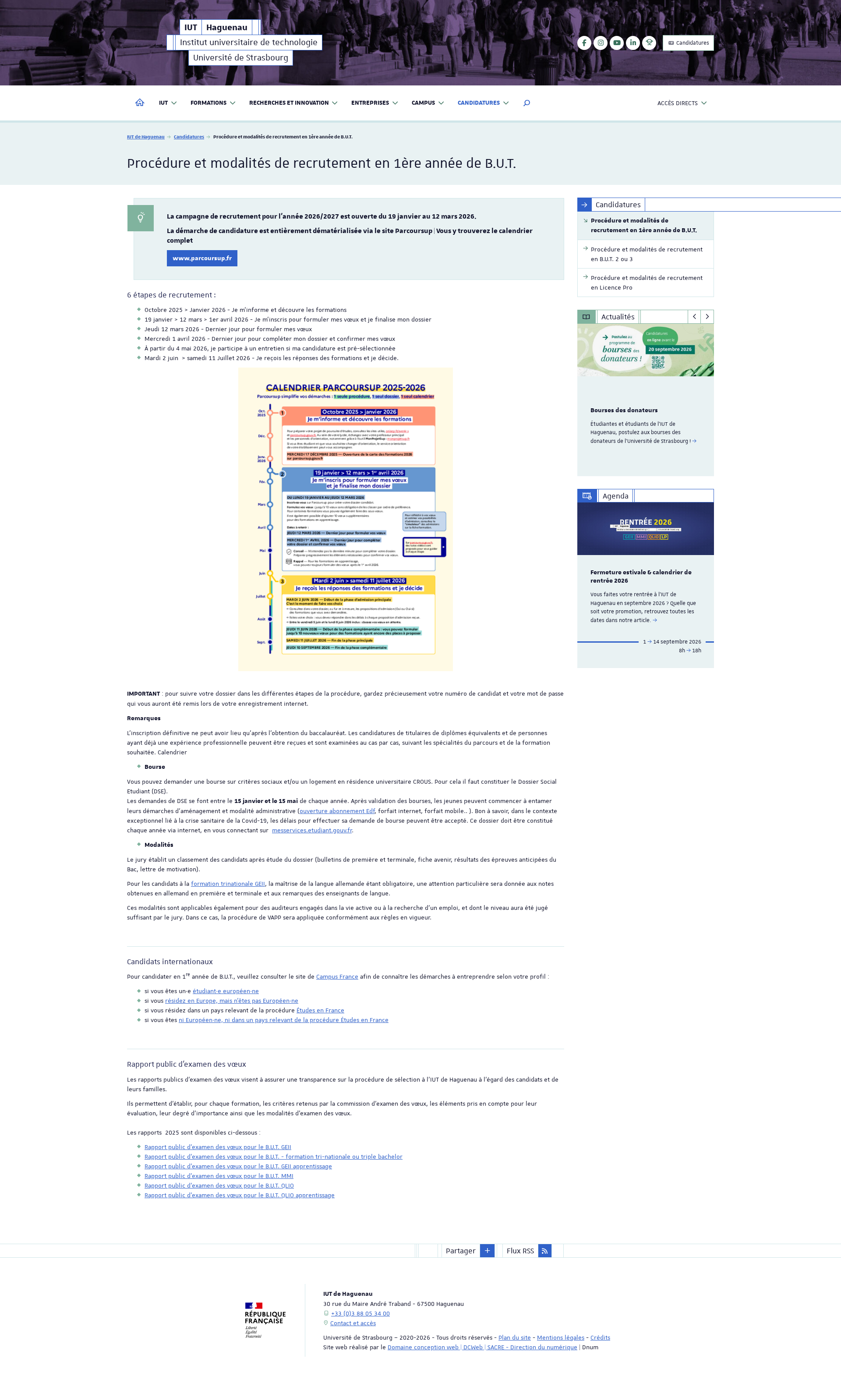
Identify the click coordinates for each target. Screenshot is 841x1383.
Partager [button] (461, 1251)
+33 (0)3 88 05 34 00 (360, 1313)
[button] (527, 102)
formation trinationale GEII (228, 884)
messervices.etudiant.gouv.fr (312, 830)
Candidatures (692, 42)
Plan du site (514, 1337)
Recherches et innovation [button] (289, 103)
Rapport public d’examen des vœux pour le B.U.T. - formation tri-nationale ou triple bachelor (274, 1156)
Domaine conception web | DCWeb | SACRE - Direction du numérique (482, 1347)
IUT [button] (163, 103)
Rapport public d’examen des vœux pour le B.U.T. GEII (218, 1147)
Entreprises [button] (370, 103)
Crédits (600, 1337)
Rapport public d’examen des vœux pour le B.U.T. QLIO (219, 1185)
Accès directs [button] (677, 103)
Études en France (320, 1010)
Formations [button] (208, 103)
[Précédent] (694, 317)
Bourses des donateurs (624, 410)
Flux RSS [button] (520, 1251)
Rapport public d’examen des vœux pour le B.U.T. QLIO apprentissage (240, 1195)
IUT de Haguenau (146, 136)
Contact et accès (353, 1323)
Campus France (337, 976)
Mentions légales (560, 1337)
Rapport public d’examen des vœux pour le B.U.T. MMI (219, 1176)
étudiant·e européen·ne (226, 991)
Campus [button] (423, 103)
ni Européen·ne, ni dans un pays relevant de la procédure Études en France (284, 1020)
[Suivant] (707, 317)
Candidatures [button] (479, 103)
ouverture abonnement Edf (337, 811)
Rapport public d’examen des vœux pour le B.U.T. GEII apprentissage (238, 1166)
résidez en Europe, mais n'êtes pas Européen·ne (231, 1001)
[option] (645, 400)
